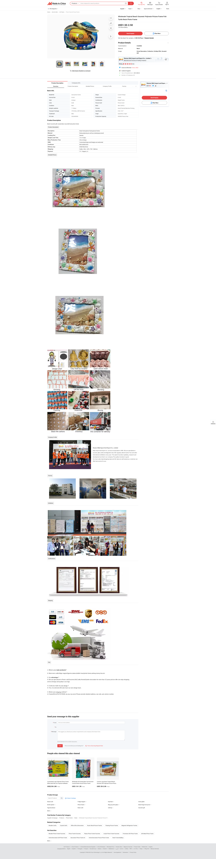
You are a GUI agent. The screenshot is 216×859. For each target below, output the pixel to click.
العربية (117, 848)
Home (48, 12)
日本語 (126, 848)
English (68, 848)
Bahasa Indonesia (155, 848)
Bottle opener (50, 804)
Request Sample (149, 38)
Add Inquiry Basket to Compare (81, 71)
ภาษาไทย (135, 848)
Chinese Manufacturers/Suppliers (88, 846)
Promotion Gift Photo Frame (130, 833)
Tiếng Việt (146, 848)
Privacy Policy (133, 852)
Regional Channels (128, 846)
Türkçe (140, 848)
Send (60, 746)
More (48, 841)
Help (138, 8)
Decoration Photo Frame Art (78, 837)
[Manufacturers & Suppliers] (56, 3)
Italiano (99, 848)
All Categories (53, 8)
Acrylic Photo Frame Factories (111, 833)
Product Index (137, 846)
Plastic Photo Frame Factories (92, 833)
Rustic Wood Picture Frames (94, 825)
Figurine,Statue (51, 808)
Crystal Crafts (63, 825)
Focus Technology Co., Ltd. (97, 852)
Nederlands (111, 848)
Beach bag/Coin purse (144, 804)
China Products (75, 846)
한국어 (121, 848)
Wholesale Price (110, 846)
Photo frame (81, 804)
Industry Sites (119, 846)
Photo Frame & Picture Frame (72, 12)
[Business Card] (166, 90)
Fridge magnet (81, 801)
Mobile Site (144, 846)
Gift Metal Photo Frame (147, 833)
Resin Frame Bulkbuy (117, 837)
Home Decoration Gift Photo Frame (58, 837)
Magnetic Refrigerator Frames (129, 825)
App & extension (148, 8)
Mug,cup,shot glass (113, 804)
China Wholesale (101, 846)
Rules (167, 8)
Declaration (125, 852)
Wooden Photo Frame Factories (57, 833)
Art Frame (61, 12)
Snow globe (141, 801)
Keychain (110, 801)
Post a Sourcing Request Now (94, 746)
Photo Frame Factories (75, 833)
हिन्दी (131, 848)
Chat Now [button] (157, 33)
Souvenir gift (141, 808)
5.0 (148, 86)
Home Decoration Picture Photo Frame (99, 837)
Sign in (167, 4)
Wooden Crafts (52, 825)
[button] (133, 86)
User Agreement (117, 852)
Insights (150, 846)
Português (80, 848)
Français (86, 848)
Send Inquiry (130, 33)
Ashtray (110, 808)
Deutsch (105, 848)
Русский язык (93, 848)
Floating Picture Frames (111, 825)
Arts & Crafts (55, 12)
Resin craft (80, 808)
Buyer (130, 8)
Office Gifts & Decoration (77, 825)
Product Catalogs (71, 798)
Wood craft (50, 801)
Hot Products (67, 846)
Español (74, 848)
